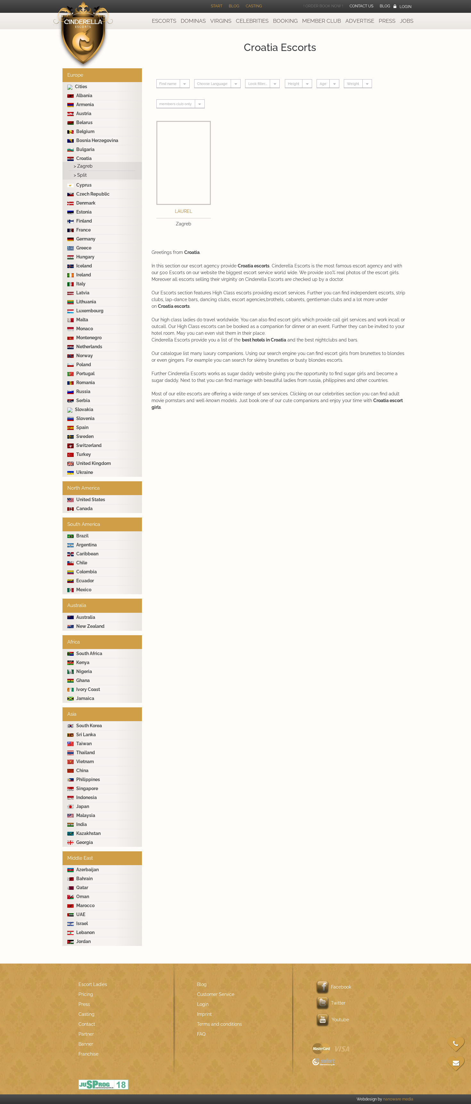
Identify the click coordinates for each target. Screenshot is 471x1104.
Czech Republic (92, 194)
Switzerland (88, 445)
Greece (83, 247)
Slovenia (85, 418)
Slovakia (83, 409)
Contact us (361, 6)
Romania (85, 382)
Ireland (83, 274)
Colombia (86, 571)
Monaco (84, 328)
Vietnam (84, 761)
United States (90, 499)
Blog (234, 6)
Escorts (164, 21)
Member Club (321, 21)
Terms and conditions (219, 1024)
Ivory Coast (87, 689)
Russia (82, 391)
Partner (86, 1034)
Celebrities (252, 21)
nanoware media (398, 1099)
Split (80, 175)
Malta (81, 319)
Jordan (83, 941)
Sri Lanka (85, 734)
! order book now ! (323, 6)
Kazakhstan (88, 833)
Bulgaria (85, 149)
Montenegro (88, 337)
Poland (83, 364)
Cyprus (83, 185)
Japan (82, 806)
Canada (84, 508)
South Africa (88, 653)
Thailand (85, 752)
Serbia (82, 400)
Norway (84, 355)
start (216, 6)
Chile (81, 562)
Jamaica (84, 698)
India (81, 824)
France (83, 229)
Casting (254, 6)
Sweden (84, 436)
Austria (83, 113)
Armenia (84, 104)
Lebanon (85, 932)
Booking (285, 21)
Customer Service (215, 994)
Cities (80, 86)
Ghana (82, 680)
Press (84, 1004)
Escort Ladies (92, 984)
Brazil (81, 535)
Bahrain (84, 878)
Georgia (84, 842)
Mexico (83, 589)
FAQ (201, 1034)
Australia (85, 617)
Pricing (85, 994)
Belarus (84, 122)
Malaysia (85, 815)
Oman (82, 896)
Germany (85, 238)
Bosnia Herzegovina (96, 140)
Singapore (86, 788)
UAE (80, 914)
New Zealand (89, 626)
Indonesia (86, 797)
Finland (83, 220)
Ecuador (84, 580)
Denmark (85, 203)
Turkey (83, 454)
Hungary (85, 256)
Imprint (204, 1014)
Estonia (83, 212)
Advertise (359, 21)
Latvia (82, 292)
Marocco (85, 905)
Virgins (220, 21)
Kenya (82, 662)
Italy (80, 283)
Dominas (193, 21)
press (387, 21)
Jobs (406, 21)
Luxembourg (89, 310)
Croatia (83, 158)
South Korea (88, 725)
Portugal (85, 373)
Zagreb (83, 166)
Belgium (85, 131)
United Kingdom (93, 463)
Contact (86, 1024)
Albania (83, 95)
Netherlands (88, 346)
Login (405, 6)
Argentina (86, 544)
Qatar (81, 887)
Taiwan (83, 743)
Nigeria (83, 671)
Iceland (83, 265)
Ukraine (84, 472)
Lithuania (85, 301)
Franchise (88, 1054)
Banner (85, 1044)
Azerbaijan (87, 869)
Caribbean (86, 553)
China (81, 770)
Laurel (183, 211)
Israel (81, 923)
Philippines (87, 779)
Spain (81, 427)
